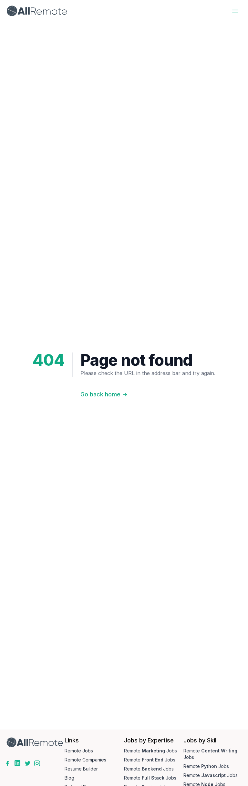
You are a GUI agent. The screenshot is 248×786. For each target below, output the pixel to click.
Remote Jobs (79, 750)
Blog (69, 778)
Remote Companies (85, 759)
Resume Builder (81, 768)
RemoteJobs (150, 750)
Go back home (104, 394)
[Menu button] (235, 11)
